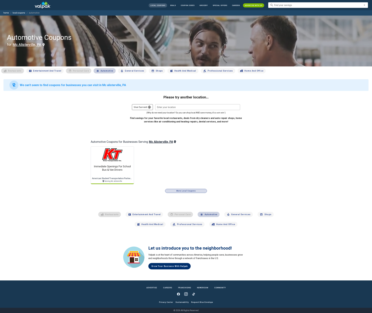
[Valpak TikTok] (193, 294)
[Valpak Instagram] (186, 294)
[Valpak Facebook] (178, 294)
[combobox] (318, 5)
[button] (220, 5)
